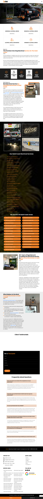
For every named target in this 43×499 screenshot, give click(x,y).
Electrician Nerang (27, 246)
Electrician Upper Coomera (11, 225)
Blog (27, 463)
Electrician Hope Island (28, 217)
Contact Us (24, 449)
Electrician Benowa (9, 238)
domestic (7, 92)
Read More (12, 33)
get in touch (13, 325)
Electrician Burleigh (9, 231)
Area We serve (29, 461)
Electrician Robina (9, 233)
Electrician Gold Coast (18, 491)
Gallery (27, 460)
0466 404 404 (33, 449)
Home (27, 457)
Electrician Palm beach (28, 228)
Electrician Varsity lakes (28, 231)
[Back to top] (41, 495)
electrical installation (14, 312)
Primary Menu (41, 1)
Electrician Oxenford (9, 223)
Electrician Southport (28, 238)
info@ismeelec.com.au (9, 459)
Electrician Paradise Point (28, 220)
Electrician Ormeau (9, 228)
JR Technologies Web (30, 495)
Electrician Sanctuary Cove (11, 217)
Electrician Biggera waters (10, 246)
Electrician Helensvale (10, 249)
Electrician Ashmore (28, 241)
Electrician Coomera (28, 223)
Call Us (10, 497)
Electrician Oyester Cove (10, 220)
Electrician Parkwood (9, 241)
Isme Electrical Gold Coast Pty (9, 300)
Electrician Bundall (27, 236)
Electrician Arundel (9, 244)
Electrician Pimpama (28, 225)
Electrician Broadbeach (10, 236)
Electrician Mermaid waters (29, 233)
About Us (27, 459)
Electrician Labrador (27, 244)
